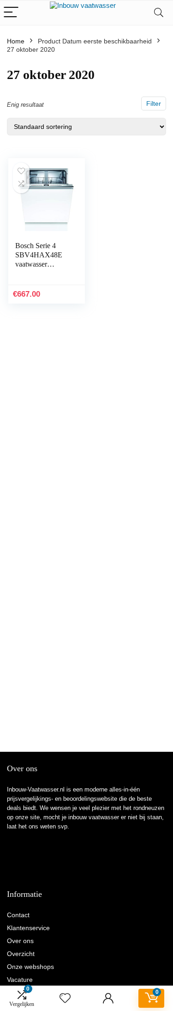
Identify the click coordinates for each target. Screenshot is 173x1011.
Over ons (20, 940)
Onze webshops (30, 966)
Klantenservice (28, 928)
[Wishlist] (65, 998)
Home (15, 41)
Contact (18, 915)
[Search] (159, 12)
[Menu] (11, 12)
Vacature (20, 979)
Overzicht (21, 953)
